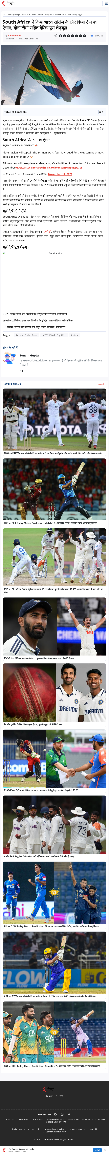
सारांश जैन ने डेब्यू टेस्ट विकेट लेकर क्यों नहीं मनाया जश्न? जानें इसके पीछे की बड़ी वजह (39, 856)
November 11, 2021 (60, 174)
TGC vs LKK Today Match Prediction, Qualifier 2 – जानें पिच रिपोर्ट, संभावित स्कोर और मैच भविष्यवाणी (52, 1066)
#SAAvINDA (22, 167)
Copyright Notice (55, 1119)
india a (74, 335)
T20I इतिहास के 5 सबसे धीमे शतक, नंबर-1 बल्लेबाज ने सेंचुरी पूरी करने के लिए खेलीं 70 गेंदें (41, 790)
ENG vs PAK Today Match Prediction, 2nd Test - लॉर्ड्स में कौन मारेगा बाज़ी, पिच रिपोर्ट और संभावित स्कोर (53, 453)
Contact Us (9, 1119)
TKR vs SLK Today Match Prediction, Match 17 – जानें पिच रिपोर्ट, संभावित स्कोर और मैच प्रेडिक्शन (50, 523)
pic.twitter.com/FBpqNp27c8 (64, 167)
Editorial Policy (16, 1129)
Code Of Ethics (92, 1129)
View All (100, 384)
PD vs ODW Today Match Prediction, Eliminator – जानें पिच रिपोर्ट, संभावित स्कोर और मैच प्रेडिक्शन (51, 926)
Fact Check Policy (33, 1129)
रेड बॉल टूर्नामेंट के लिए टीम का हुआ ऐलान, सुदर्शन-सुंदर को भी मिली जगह (33, 724)
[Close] (105, 1150)
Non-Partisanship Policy (54, 1129)
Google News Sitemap (56, 1122)
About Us (23, 1119)
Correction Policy (75, 1129)
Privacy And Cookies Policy (80, 1119)
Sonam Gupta (14, 35)
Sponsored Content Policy (56, 1132)
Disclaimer (38, 1119)
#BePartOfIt (38, 167)
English (49, 1096)
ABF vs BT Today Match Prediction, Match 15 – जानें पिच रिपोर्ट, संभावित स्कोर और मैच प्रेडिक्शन (50, 996)
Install (97, 1150)
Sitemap (101, 1119)
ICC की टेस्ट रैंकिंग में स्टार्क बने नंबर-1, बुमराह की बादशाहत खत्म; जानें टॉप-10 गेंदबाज (39, 658)
